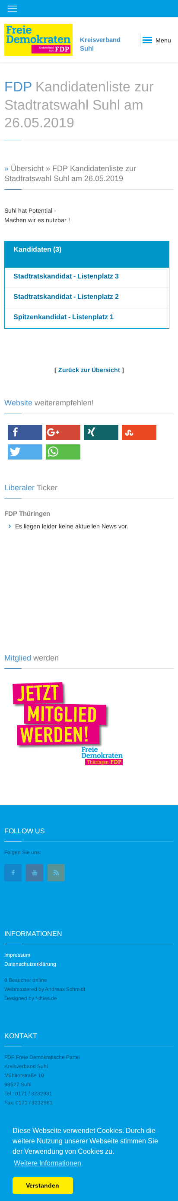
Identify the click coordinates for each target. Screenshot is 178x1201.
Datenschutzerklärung (30, 964)
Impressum (17, 955)
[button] (25, 432)
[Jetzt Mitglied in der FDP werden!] (64, 722)
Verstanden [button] (42, 1185)
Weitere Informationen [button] (47, 1163)
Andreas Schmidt (65, 989)
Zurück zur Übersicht (89, 369)
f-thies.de (46, 998)
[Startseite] (38, 40)
